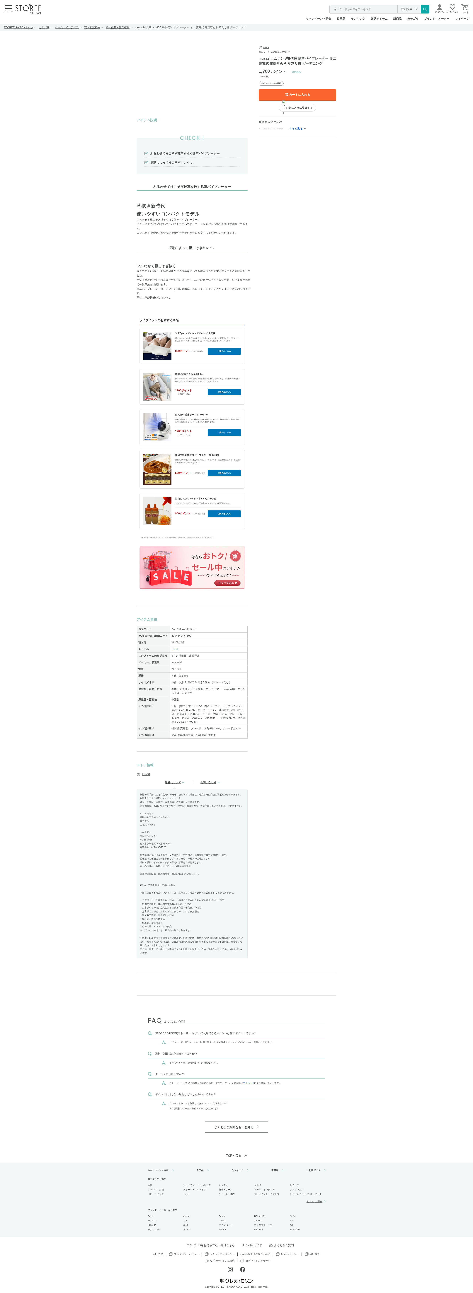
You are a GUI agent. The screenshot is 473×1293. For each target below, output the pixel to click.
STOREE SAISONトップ (18, 27)
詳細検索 (406, 9)
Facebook (242, 1269)
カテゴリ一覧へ (314, 1201)
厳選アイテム (379, 18)
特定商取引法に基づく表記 (255, 1254)
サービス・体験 (227, 1194)
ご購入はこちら (224, 351)
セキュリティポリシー (222, 1254)
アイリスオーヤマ (263, 1225)
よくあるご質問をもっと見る (233, 1127)
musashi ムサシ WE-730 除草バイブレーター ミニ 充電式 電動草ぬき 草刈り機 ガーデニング (190, 27)
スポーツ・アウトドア (194, 1189)
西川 (292, 1225)
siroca (222, 1220)
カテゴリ (44, 27)
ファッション (296, 1189)
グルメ (257, 1185)
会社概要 (315, 1254)
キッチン (223, 1185)
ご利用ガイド (313, 1170)
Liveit (174, 649)
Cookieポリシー (290, 1254)
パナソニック (154, 1229)
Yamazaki (295, 1229)
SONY (186, 1229)
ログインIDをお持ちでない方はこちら (211, 1245)
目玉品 (341, 18)
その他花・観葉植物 (118, 27)
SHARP (152, 1225)
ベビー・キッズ (156, 1194)
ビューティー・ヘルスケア (197, 1185)
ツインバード (225, 1225)
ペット (186, 1194)
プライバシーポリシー (186, 1254)
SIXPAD (152, 1220)
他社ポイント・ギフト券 (266, 1194)
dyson (186, 1216)
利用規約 (158, 1254)
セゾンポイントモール (258, 1260)
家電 (150, 1185)
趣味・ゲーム (225, 1189)
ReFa (292, 1216)
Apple (151, 1216)
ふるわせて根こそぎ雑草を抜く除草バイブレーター (185, 153)
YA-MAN (258, 1220)
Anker (222, 1216)
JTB (185, 1220)
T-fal (292, 1220)
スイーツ (294, 1185)
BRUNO (258, 1229)
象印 (185, 1225)
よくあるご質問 (284, 1245)
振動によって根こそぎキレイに (171, 162)
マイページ (462, 18)
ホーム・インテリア (67, 27)
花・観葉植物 (92, 27)
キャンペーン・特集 (318, 18)
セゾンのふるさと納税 (222, 1260)
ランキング (358, 18)
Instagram (230, 1269)
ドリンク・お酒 (156, 1189)
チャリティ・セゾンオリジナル (305, 1194)
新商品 (397, 18)
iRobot (222, 1229)
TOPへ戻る (233, 1155)
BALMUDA (260, 1216)
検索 (425, 9)
